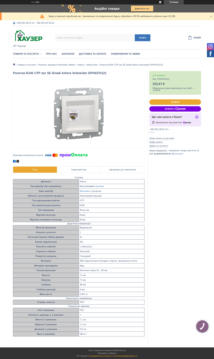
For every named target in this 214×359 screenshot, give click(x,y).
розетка (100, 186)
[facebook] (14, 161)
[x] (17, 161)
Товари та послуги (26, 54)
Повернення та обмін (125, 54)
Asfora (81, 64)
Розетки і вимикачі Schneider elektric (57, 64)
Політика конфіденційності (125, 356)
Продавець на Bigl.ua (107, 353)
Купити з (170, 109)
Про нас (51, 54)
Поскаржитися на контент (100, 356)
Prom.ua (122, 350)
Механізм (84, 191)
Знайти (142, 38)
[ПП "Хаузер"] (34, 35)
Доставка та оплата (92, 54)
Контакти (68, 54)
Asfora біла (92, 64)
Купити (175, 102)
